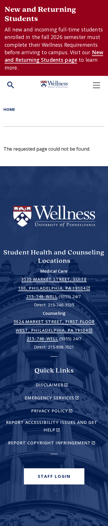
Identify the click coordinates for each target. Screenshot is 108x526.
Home (9, 109)
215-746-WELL (42, 296)
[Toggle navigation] (96, 85)
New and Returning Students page (54, 56)
